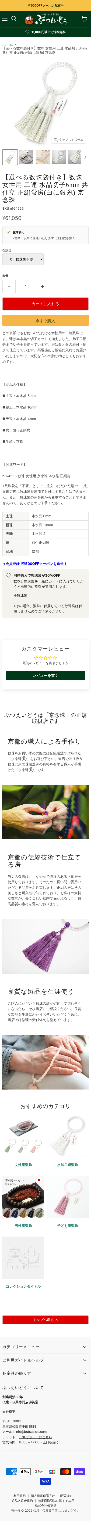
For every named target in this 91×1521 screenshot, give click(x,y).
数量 (5, 276)
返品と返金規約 (22, 1500)
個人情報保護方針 (43, 1496)
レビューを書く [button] (45, 675)
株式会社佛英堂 (45, 1505)
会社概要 (8, 1412)
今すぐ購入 (45, 321)
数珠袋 (6, 250)
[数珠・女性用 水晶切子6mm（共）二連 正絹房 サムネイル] (10, 157)
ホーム (7, 44)
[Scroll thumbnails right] (84, 157)
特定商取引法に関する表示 (56, 1500)
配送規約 (66, 1496)
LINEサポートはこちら (35, 1437)
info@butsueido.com (31, 1432)
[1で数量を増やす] (42, 286)
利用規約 (20, 1496)
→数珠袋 (20, 595)
